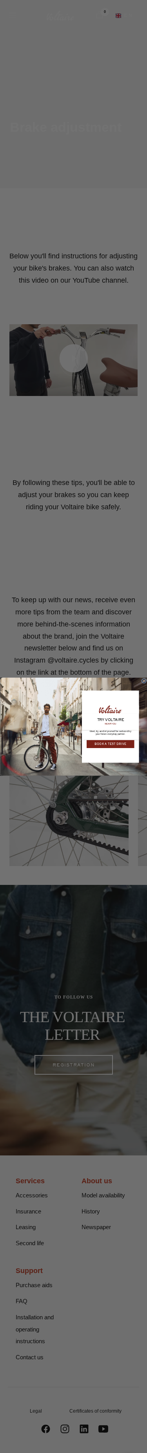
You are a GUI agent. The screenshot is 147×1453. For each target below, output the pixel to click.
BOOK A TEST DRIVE (110, 744)
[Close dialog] (144, 681)
